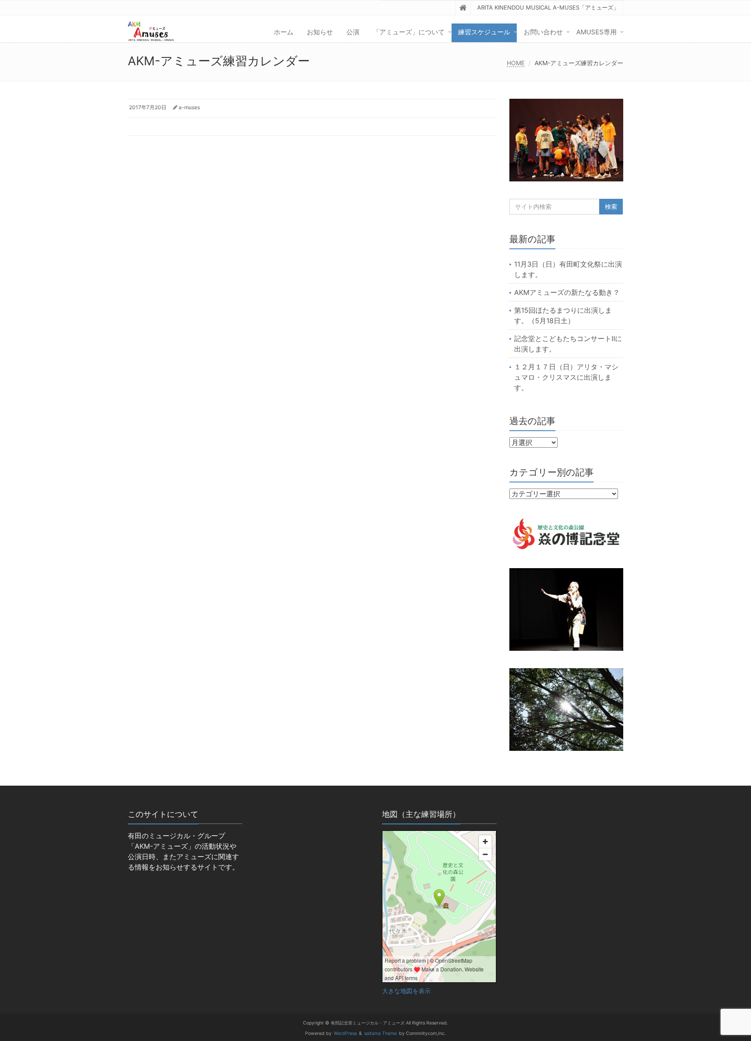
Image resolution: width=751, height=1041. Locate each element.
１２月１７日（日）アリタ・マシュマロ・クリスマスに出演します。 (566, 377)
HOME (516, 63)
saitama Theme (380, 1033)
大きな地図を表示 (406, 990)
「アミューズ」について (409, 32)
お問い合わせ (543, 32)
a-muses (189, 107)
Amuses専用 (596, 32)
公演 (352, 32)
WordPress (345, 1033)
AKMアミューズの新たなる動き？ (567, 292)
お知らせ (320, 32)
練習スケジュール (484, 32)
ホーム (283, 32)
